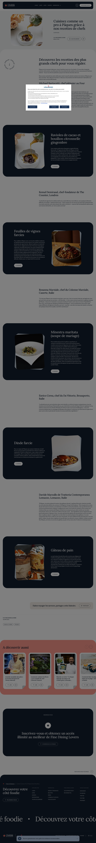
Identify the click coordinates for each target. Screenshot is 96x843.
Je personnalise (32, 106)
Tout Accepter (64, 106)
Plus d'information (44, 103)
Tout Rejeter (54, 106)
